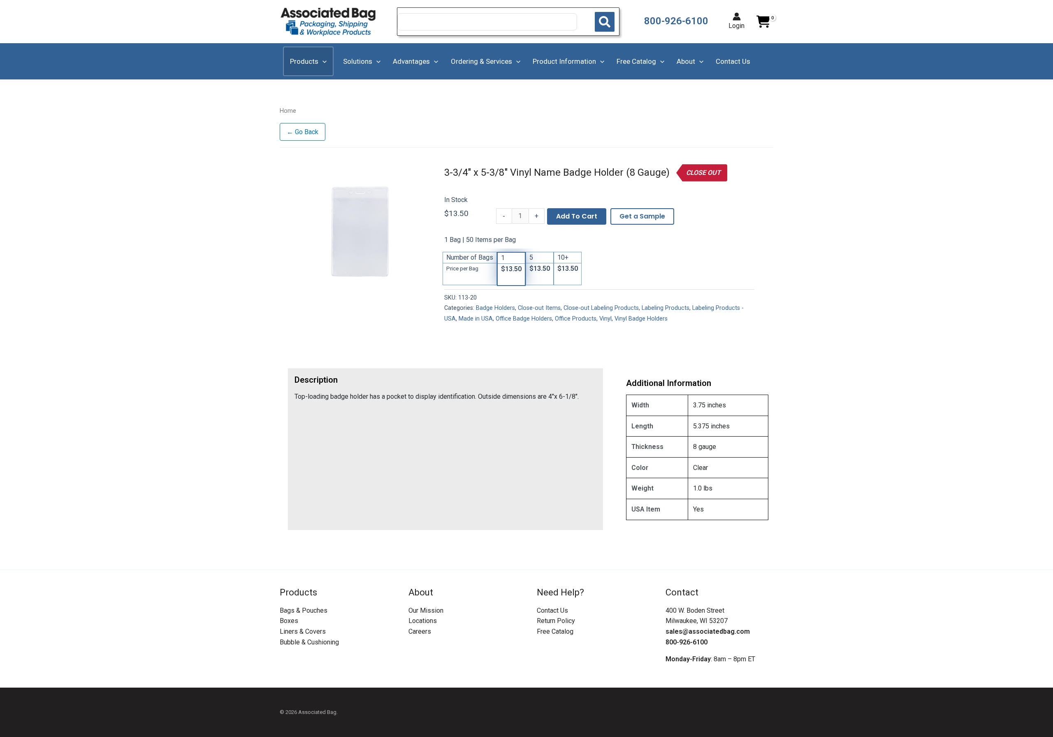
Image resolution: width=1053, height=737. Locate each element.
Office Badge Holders (524, 318)
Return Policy (556, 621)
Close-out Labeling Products (601, 308)
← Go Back (302, 132)
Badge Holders (495, 308)
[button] (322, 61)
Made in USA (476, 318)
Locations (422, 621)
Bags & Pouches (303, 610)
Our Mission (425, 610)
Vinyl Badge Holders (641, 318)
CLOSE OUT (703, 173)
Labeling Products (665, 308)
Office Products (575, 318)
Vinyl (605, 318)
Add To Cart (576, 216)
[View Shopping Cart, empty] (763, 22)
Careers (419, 631)
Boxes (289, 621)
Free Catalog (555, 631)
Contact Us (552, 610)
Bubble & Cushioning (309, 642)
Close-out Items (539, 308)
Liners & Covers (303, 631)
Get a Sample (642, 216)
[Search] (605, 22)
